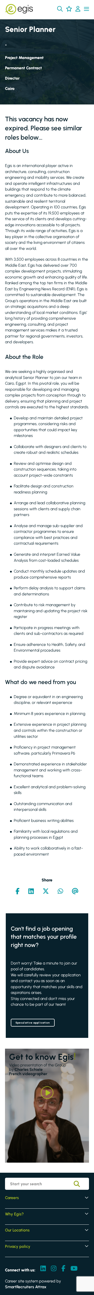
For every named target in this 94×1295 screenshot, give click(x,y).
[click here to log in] (77, 9)
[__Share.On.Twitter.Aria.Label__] (46, 891)
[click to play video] (47, 1092)
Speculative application (33, 1022)
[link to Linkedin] (43, 1268)
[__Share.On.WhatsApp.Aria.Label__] (60, 891)
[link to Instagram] (53, 1268)
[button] (60, 9)
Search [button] (80, 1184)
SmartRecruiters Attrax (25, 1286)
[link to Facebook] (63, 1268)
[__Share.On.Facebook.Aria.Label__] (18, 891)
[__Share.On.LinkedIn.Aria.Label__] (31, 891)
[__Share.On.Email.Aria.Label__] (75, 891)
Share (47, 880)
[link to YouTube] (73, 1268)
